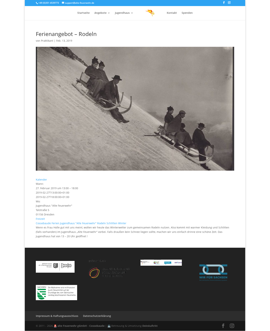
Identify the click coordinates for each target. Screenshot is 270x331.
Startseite (83, 13)
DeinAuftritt (150, 326)
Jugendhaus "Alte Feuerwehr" (78, 223)
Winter (122, 223)
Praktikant (47, 40)
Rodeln (101, 223)
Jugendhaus (122, 13)
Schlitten (112, 223)
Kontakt (172, 13)
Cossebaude (43, 223)
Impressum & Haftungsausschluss (57, 316)
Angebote (100, 13)
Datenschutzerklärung (97, 316)
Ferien (55, 223)
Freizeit (40, 219)
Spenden (187, 13)
